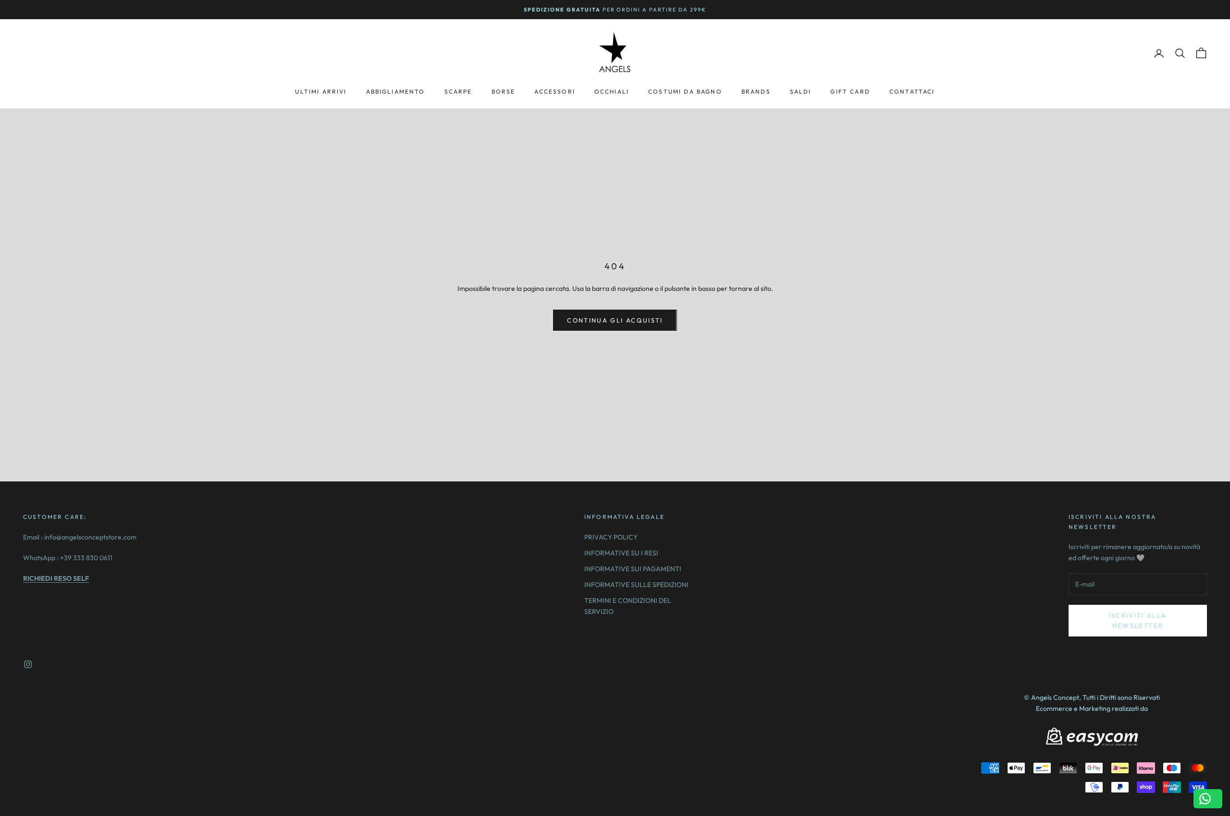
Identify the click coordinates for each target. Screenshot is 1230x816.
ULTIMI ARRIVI (320, 91)
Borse (504, 91)
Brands (756, 91)
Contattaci (912, 91)
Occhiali (611, 91)
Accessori (554, 91)
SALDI (801, 91)
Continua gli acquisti (615, 320)
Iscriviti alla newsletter (1138, 620)
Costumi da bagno (685, 91)
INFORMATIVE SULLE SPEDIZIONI (636, 584)
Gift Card (850, 91)
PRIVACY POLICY (611, 537)
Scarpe (458, 91)
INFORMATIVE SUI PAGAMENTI (632, 568)
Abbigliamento (395, 91)
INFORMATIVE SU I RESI (621, 553)
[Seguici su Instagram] (28, 664)
